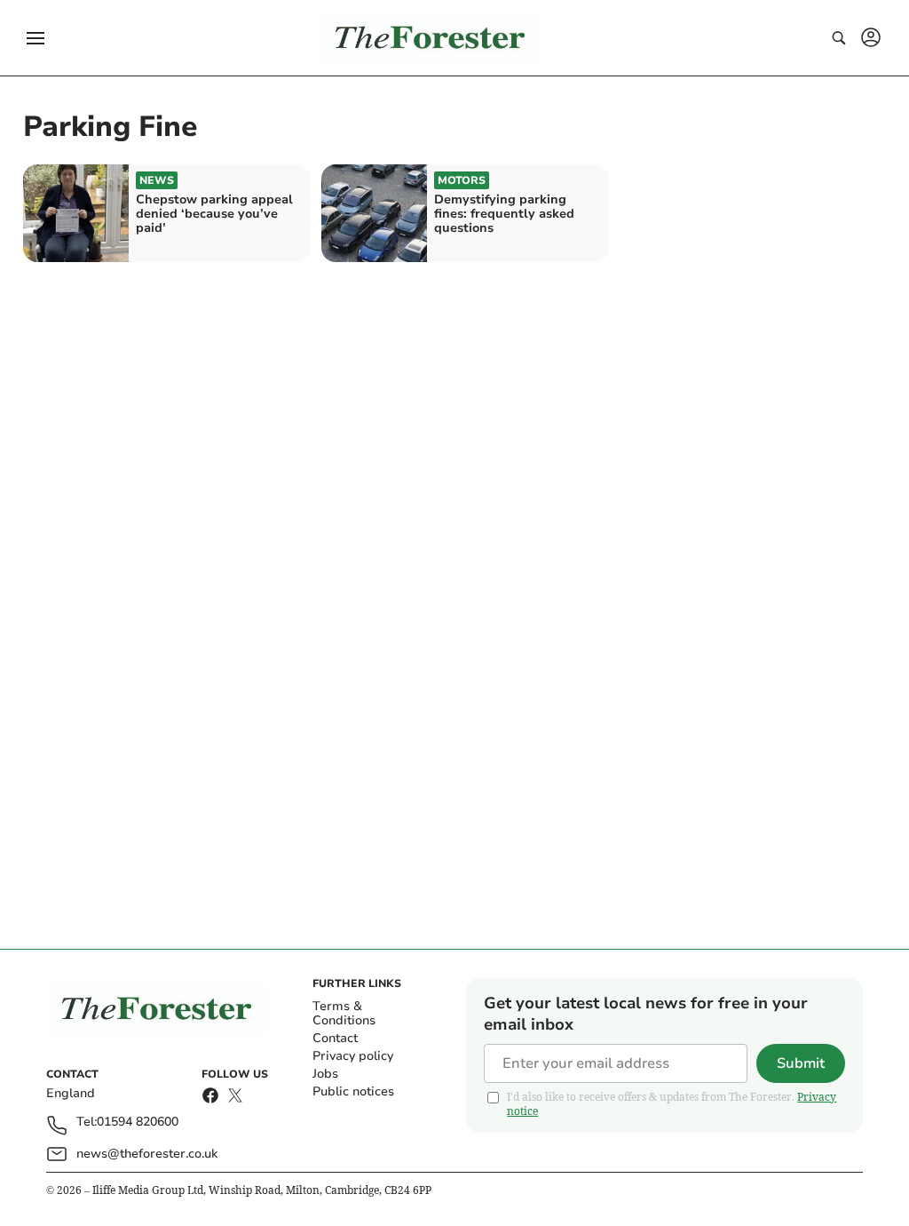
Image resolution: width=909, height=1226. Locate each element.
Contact (335, 1038)
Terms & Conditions (343, 1013)
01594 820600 (137, 1122)
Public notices (353, 1091)
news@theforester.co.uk (146, 1153)
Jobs (325, 1073)
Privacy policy (352, 1055)
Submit (801, 1063)
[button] (35, 38)
